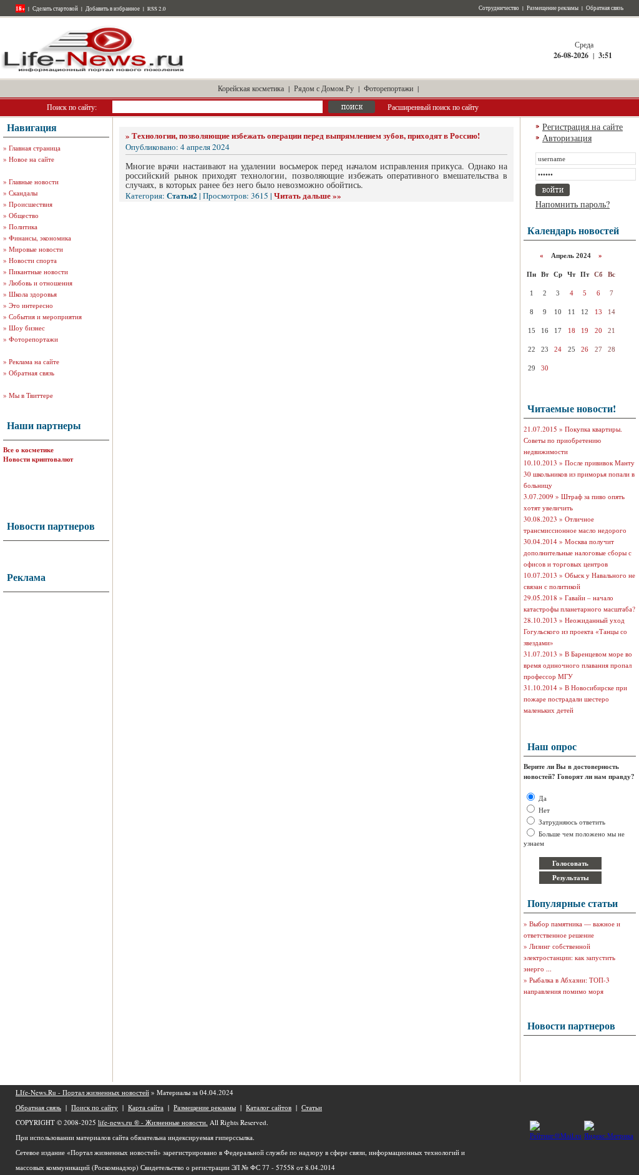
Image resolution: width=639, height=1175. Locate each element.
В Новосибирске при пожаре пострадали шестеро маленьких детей (575, 699)
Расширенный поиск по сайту (433, 107)
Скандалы (23, 192)
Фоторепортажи (388, 88)
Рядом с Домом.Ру (324, 88)
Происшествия (30, 204)
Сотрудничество (499, 8)
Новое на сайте (31, 159)
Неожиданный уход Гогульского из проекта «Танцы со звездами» (575, 631)
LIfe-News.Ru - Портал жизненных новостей (82, 1092)
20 (598, 330)
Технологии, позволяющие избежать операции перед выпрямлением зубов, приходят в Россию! (306, 135)
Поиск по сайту (94, 1107)
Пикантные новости (38, 271)
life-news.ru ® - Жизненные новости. (153, 1122)
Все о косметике (28, 450)
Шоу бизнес (27, 327)
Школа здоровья (33, 294)
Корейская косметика (251, 88)
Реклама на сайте (34, 361)
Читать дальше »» (307, 195)
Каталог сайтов (268, 1107)
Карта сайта (145, 1107)
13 (598, 311)
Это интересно (31, 305)
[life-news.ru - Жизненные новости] (93, 71)
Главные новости (34, 181)
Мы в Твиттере (31, 395)
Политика (23, 226)
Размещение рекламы (552, 8)
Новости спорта (33, 260)
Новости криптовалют (38, 459)
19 (584, 330)
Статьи (311, 1107)
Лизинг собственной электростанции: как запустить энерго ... (569, 957)
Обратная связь (604, 8)
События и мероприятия (45, 316)
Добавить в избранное (112, 8)
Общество (24, 215)
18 (571, 330)
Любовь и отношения (40, 282)
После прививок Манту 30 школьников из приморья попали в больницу (579, 474)
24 (558, 349)
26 (584, 349)
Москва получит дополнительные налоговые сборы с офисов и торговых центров (578, 552)
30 (545, 368)
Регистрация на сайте (582, 126)
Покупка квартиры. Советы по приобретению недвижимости (573, 440)
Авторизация (567, 138)
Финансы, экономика (40, 237)
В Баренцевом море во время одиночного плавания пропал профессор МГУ (578, 665)
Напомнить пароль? (572, 204)
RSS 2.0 (156, 8)
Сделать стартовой (55, 8)
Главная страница (35, 147)
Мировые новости (36, 249)
